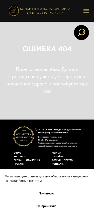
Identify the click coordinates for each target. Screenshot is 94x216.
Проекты (19, 163)
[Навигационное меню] (86, 11)
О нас (17, 152)
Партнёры (57, 156)
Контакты (58, 163)
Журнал (56, 152)
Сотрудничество (62, 160)
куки (42, 176)
